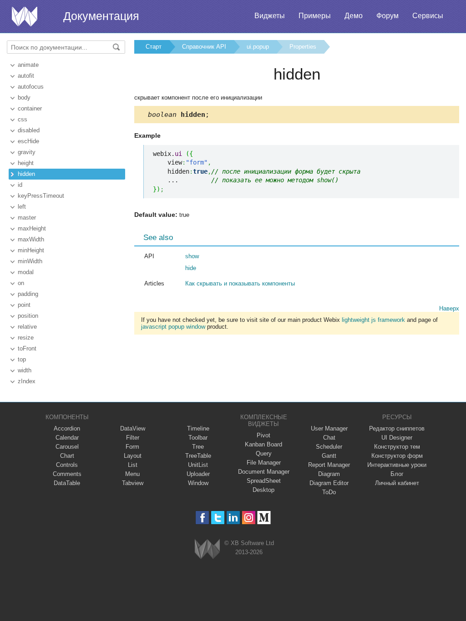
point (24, 304)
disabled (29, 130)
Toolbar (198, 437)
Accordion (67, 428)
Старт (154, 46)
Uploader (198, 474)
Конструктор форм (397, 455)
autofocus (31, 86)
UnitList (198, 464)
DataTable (67, 483)
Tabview (132, 483)
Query (264, 453)
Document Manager (263, 471)
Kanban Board (263, 444)
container (30, 108)
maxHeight (32, 228)
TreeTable (198, 455)
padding (28, 293)
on (21, 283)
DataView (132, 428)
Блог (397, 474)
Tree (198, 446)
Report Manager (329, 464)
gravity (26, 152)
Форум (387, 16)
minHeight (31, 250)
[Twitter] (218, 518)
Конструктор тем (397, 446)
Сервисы (427, 16)
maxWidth (31, 239)
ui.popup (258, 46)
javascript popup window (173, 326)
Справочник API (204, 46)
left (22, 206)
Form (132, 446)
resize (26, 337)
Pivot (263, 435)
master (27, 217)
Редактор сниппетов (397, 428)
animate (28, 64)
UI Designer (396, 437)
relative (27, 326)
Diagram (329, 474)
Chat (329, 437)
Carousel (67, 446)
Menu (132, 474)
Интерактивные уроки (396, 464)
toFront (27, 348)
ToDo (329, 492)
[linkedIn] (233, 518)
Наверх (449, 308)
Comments (67, 474)
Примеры (315, 16)
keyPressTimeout (41, 195)
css (22, 119)
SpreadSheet (264, 480)
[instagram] (249, 518)
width (24, 370)
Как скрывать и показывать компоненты (240, 283)
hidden (26, 173)
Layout (133, 455)
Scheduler (329, 446)
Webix (207, 549)
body (24, 97)
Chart (67, 455)
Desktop (263, 489)
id (20, 184)
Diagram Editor (329, 483)
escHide (28, 141)
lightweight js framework (373, 319)
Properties (302, 46)
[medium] (264, 518)
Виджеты (269, 16)
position (28, 315)
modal (26, 272)
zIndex (26, 381)
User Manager (329, 428)
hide (190, 268)
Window (198, 483)
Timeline (198, 428)
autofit (26, 75)
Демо (353, 16)
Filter (132, 437)
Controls (67, 464)
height (26, 163)
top (22, 359)
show (192, 256)
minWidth (30, 261)
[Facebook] (202, 518)
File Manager (264, 462)
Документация (101, 16)
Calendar (67, 437)
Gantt (329, 455)
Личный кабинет (397, 483)
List (132, 464)
